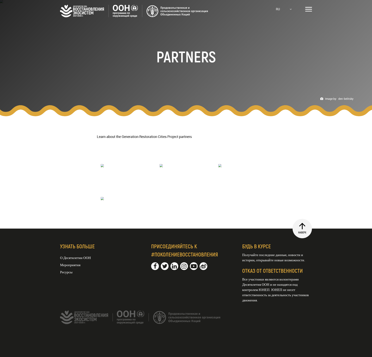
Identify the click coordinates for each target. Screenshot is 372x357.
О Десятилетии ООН (75, 257)
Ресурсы (66, 272)
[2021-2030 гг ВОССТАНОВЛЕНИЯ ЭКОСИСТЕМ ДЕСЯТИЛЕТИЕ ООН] (134, 16)
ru (278, 9)
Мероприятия (70, 264)
